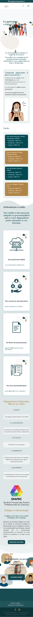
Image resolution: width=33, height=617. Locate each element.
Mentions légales (15, 603)
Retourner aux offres (16, 542)
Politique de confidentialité (15, 605)
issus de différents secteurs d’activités (14, 348)
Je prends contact (16, 577)
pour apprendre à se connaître (15, 391)
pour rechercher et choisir (14, 306)
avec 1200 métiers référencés (14, 265)
